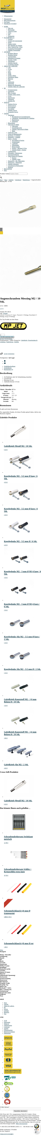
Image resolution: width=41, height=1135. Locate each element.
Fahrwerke (15, 126)
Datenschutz (7, 1033)
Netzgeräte (11, 83)
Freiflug (10, 39)
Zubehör (6, 113)
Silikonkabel (15, 145)
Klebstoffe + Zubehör (14, 137)
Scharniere (15, 121)
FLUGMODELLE (9, 37)
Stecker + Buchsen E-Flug (19, 148)
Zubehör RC (11, 101)
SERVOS (6, 102)
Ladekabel (15, 143)
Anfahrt (6, 1028)
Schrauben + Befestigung (15, 153)
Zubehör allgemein (13, 164)
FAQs (9, 33)
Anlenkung (11, 115)
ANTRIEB (7, 52)
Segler (10, 42)
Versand (5, 313)
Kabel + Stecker (12, 139)
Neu (5, 1014)
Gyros (9, 96)
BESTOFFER (8, 169)
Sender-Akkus (12, 75)
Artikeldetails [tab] (8, 368)
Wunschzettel (7, 19)
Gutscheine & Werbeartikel (15, 166)
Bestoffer (6, 1012)
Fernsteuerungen (12, 90)
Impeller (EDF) (12, 60)
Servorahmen (11, 107)
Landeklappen (12, 151)
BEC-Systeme (12, 93)
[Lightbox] (20, 232)
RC (5, 88)
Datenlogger (11, 98)
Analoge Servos (12, 104)
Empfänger (11, 91)
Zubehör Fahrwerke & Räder (20, 129)
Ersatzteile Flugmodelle (14, 49)
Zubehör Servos (12, 110)
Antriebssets (11, 61)
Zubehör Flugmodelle (14, 50)
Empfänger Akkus (13, 77)
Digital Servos (12, 105)
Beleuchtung (11, 123)
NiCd (9, 72)
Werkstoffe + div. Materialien (16, 161)
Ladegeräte (11, 82)
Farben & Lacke (12, 132)
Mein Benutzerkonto (9, 20)
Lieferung (7, 1027)
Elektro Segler (12, 44)
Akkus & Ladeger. (9, 1006)
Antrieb (6, 1004)
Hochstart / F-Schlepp (14, 135)
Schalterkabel (16, 142)
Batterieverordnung (9, 1032)
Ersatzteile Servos (13, 112)
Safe (9, 80)
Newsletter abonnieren (20, 1111)
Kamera (14, 158)
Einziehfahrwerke (17, 128)
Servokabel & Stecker (18, 140)
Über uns (10, 28)
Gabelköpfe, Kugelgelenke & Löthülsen (23, 118)
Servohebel (11, 109)
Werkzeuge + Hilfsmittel (15, 162)
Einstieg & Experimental (15, 41)
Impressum (7, 1022)
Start (1, 180)
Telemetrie (11, 99)
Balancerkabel (16, 147)
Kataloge (10, 167)
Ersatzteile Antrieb (13, 64)
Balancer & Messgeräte (14, 85)
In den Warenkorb (7, 337)
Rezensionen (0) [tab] (8, 369)
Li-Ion (10, 69)
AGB (5, 1020)
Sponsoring (11, 36)
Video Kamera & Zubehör (15, 156)
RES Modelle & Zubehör (15, 45)
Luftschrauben (12, 56)
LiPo (9, 67)
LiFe (9, 71)
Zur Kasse (7, 22)
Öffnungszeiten (8, 16)
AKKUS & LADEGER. (11, 66)
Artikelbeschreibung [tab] (9, 366)
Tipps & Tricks (12, 31)
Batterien (10, 79)
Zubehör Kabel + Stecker (19, 150)
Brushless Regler (12, 55)
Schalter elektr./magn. (14, 94)
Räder (13, 131)
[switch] (36, 1132)
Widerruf (6, 1024)
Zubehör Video (16, 159)
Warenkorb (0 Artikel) (10, 23)
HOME (6, 26)
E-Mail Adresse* (4, 1107)
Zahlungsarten (8, 1025)
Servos (6, 1009)
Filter (1, 950)
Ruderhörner (15, 120)
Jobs (9, 34)
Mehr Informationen (21, 1123)
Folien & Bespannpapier (15, 134)
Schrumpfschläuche (13, 154)
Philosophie (11, 30)
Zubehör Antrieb (12, 63)
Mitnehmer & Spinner (14, 58)
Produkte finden (4, 174)
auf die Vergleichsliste (9, 353)
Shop (5, 180)
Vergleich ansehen (6, 1134)
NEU (5, 170)
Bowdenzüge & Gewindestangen (21, 116)
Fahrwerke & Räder (13, 124)
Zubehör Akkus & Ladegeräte (16, 86)
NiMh (9, 74)
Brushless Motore (13, 53)
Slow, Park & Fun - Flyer (15, 47)
